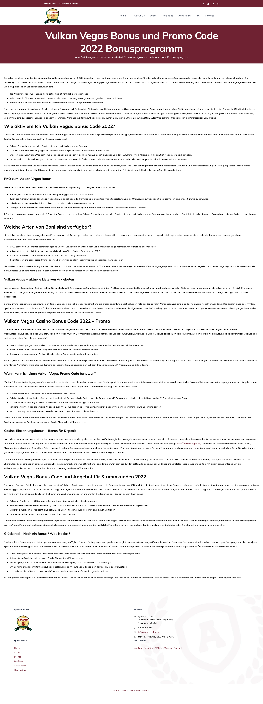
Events (17, 656)
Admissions (20, 665)
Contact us (20, 669)
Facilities (18, 661)
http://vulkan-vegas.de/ (189, 443)
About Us (19, 652)
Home (17, 648)
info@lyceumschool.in (68, 3)
